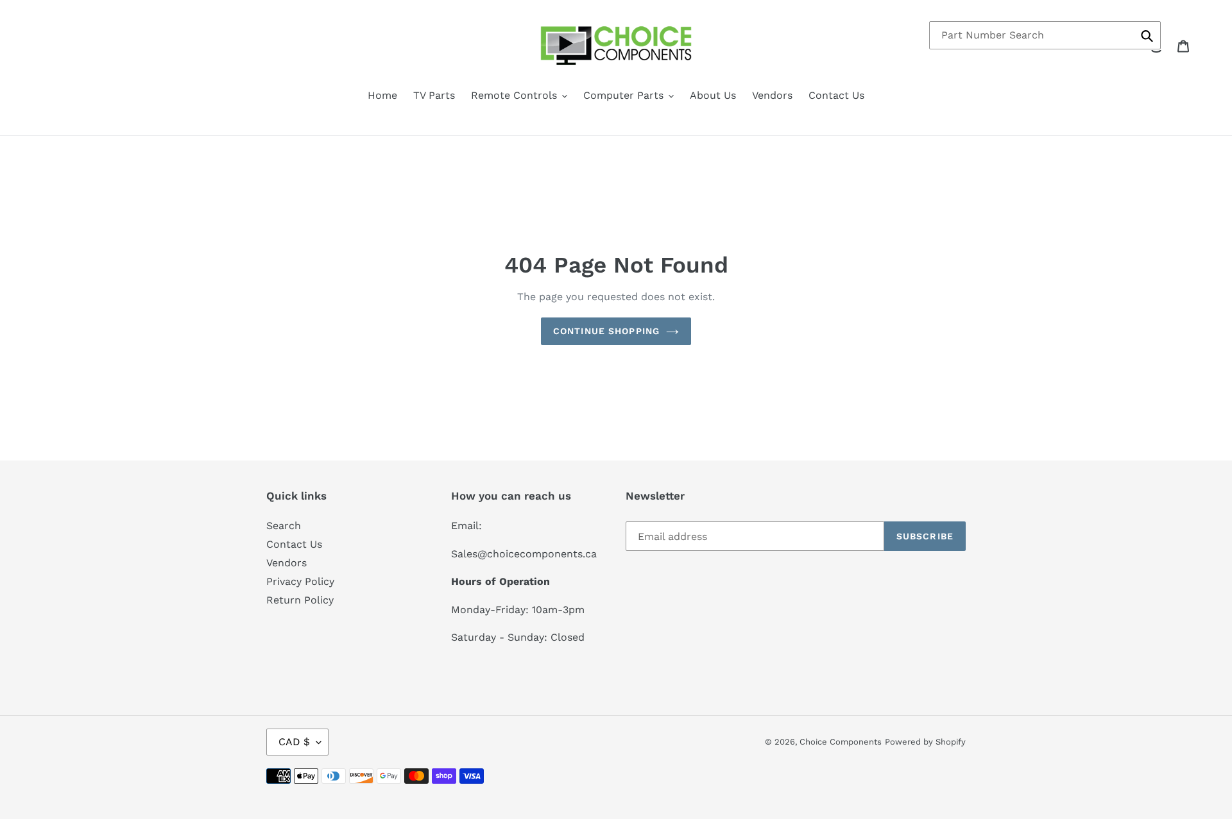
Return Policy (300, 600)
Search (283, 525)
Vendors (286, 563)
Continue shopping (606, 331)
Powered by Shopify (925, 742)
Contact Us (294, 544)
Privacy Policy (300, 581)
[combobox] (1045, 35)
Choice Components (841, 742)
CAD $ (294, 742)
